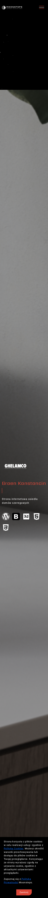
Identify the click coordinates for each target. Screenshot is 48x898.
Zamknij (24, 892)
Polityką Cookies (13, 848)
